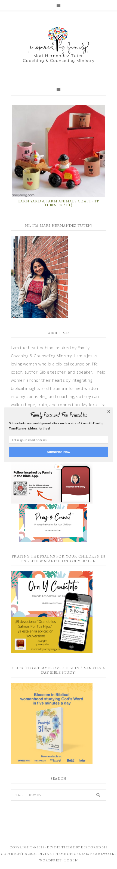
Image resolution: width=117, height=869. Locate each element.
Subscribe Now (58, 451)
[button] (58, 415)
